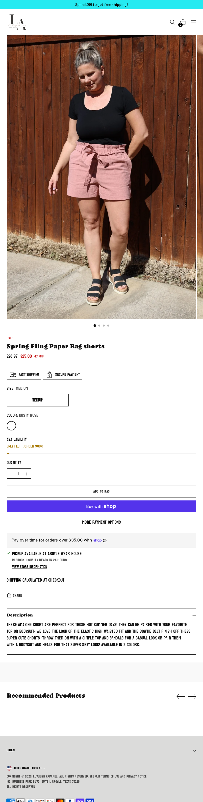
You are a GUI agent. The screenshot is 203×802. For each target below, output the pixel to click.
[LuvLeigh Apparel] (18, 22)
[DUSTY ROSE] (11, 425)
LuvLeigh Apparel (45, 776)
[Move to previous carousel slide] (181, 696)
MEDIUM (38, 400)
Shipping (14, 580)
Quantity (14, 463)
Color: (22, 415)
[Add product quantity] (26, 473)
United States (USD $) (27, 768)
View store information (29, 566)
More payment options (101, 522)
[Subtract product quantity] (11, 473)
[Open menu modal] (194, 22)
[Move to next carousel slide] (192, 696)
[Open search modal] (172, 22)
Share (17, 595)
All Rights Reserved (21, 787)
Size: (17, 388)
